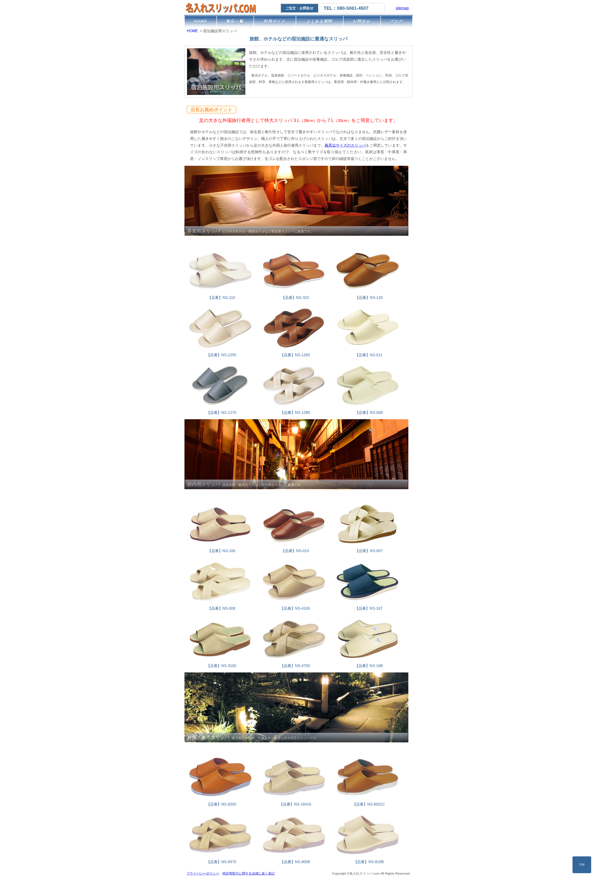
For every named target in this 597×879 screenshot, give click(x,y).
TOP (582, 864)
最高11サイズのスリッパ (345, 145)
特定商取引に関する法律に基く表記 (248, 873)
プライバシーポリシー (203, 873)
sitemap (402, 8)
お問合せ (362, 21)
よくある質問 (320, 21)
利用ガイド (275, 21)
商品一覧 (235, 21)
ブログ (396, 21)
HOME (200, 21)
